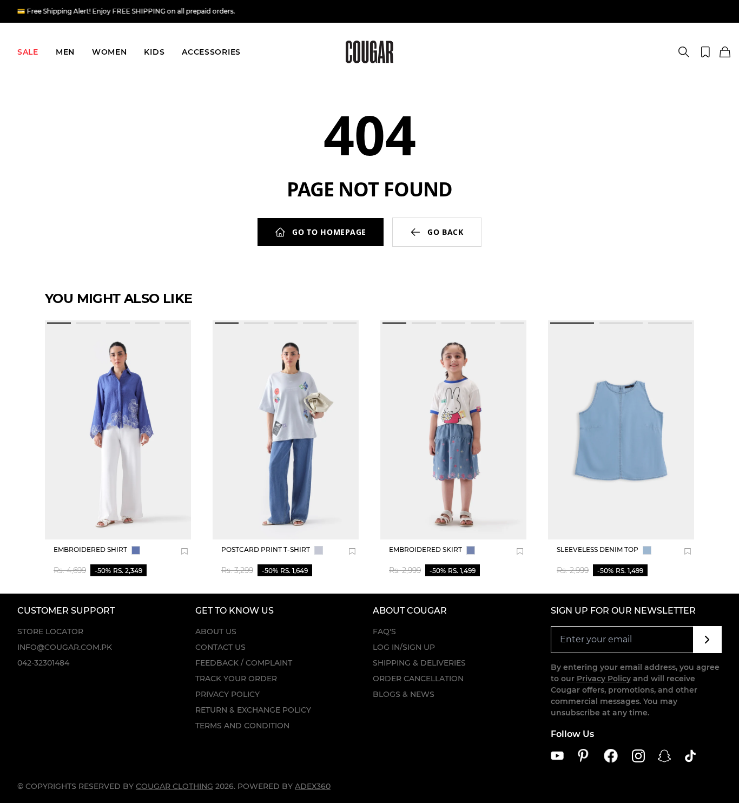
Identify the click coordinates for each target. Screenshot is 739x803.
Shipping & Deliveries (419, 663)
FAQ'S (384, 631)
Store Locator (50, 631)
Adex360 (313, 786)
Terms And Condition (242, 725)
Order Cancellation (418, 678)
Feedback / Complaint (243, 663)
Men (65, 52)
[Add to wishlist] (184, 551)
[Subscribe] (707, 639)
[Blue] (135, 550)
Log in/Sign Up (404, 647)
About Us (215, 631)
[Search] (683, 52)
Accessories (211, 52)
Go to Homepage (329, 232)
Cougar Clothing (174, 786)
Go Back (445, 232)
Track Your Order (236, 678)
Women (109, 52)
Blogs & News (403, 694)
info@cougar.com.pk (64, 647)
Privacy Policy (227, 694)
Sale (27, 52)
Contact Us (220, 647)
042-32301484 (43, 663)
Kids (154, 52)
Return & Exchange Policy (253, 710)
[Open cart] (725, 52)
